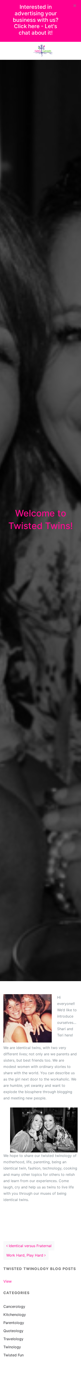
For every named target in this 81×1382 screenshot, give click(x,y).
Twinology (12, 1347)
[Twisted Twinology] (42, 51)
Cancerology (14, 1306)
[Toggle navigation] (10, 50)
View (7, 1281)
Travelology (13, 1339)
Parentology (13, 1322)
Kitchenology (14, 1314)
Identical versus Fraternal (30, 1246)
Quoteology (13, 1330)
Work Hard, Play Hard (25, 1255)
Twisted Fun (13, 1355)
